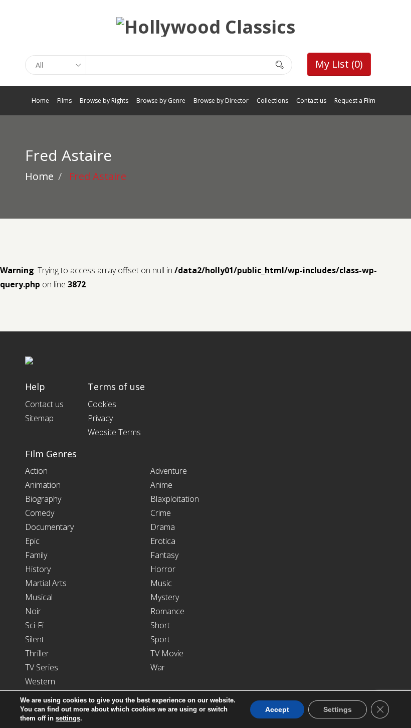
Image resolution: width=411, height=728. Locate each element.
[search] (280, 64)
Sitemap (39, 418)
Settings (337, 709)
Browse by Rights (104, 100)
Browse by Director (221, 100)
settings (68, 718)
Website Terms (114, 432)
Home (40, 100)
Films (64, 100)
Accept (277, 709)
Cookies (102, 404)
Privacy (100, 418)
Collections (272, 100)
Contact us (311, 100)
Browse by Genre (160, 100)
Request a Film (354, 100)
